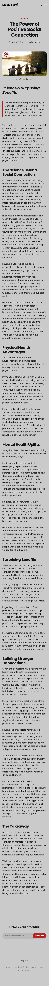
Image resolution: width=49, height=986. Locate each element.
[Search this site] (40, 5)
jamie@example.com (24, 935)
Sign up (24, 960)
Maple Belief (10, 4)
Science (24, 18)
